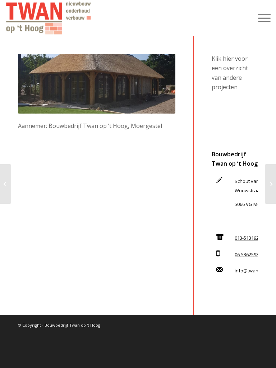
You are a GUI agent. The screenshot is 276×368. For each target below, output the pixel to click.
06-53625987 (248, 254)
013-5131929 (248, 238)
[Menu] (261, 18)
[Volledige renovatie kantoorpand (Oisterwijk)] (5, 184)
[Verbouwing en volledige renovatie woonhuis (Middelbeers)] (270, 184)
